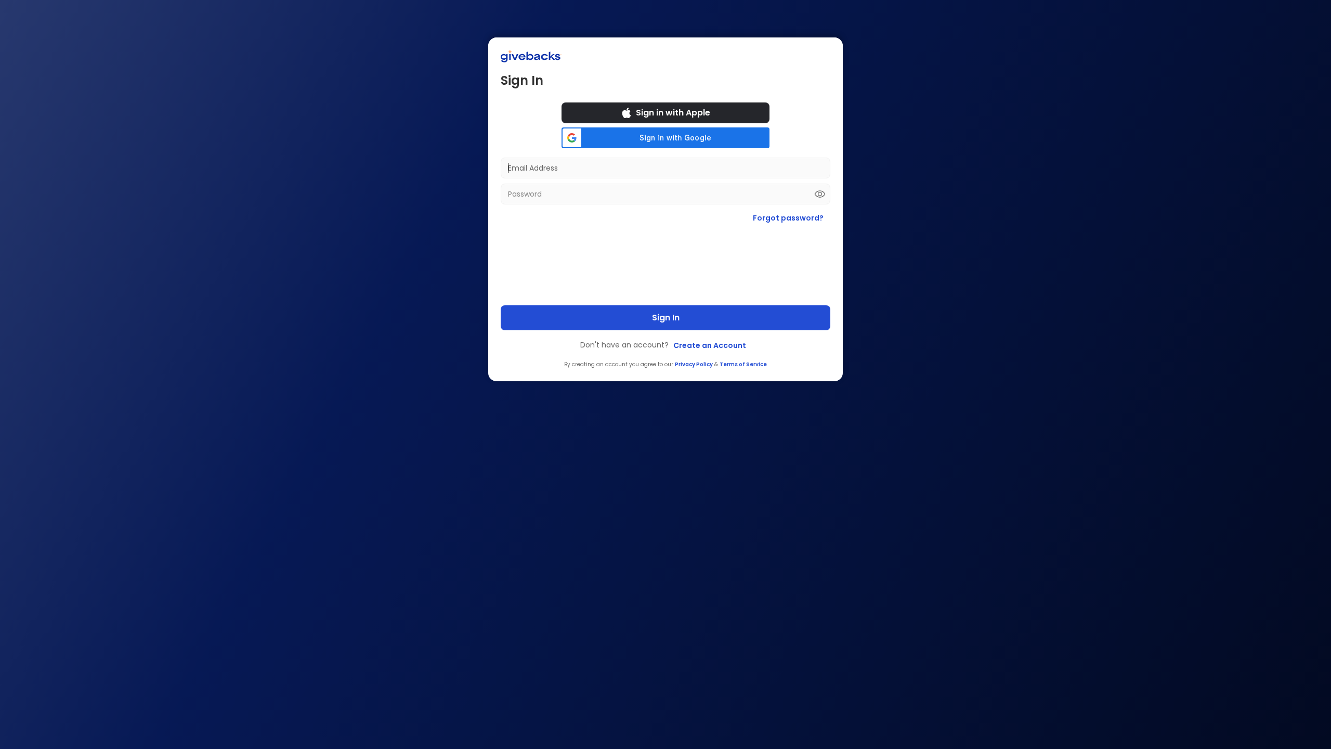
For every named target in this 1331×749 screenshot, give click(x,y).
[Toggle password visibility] (820, 194)
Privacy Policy (694, 364)
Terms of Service (743, 364)
